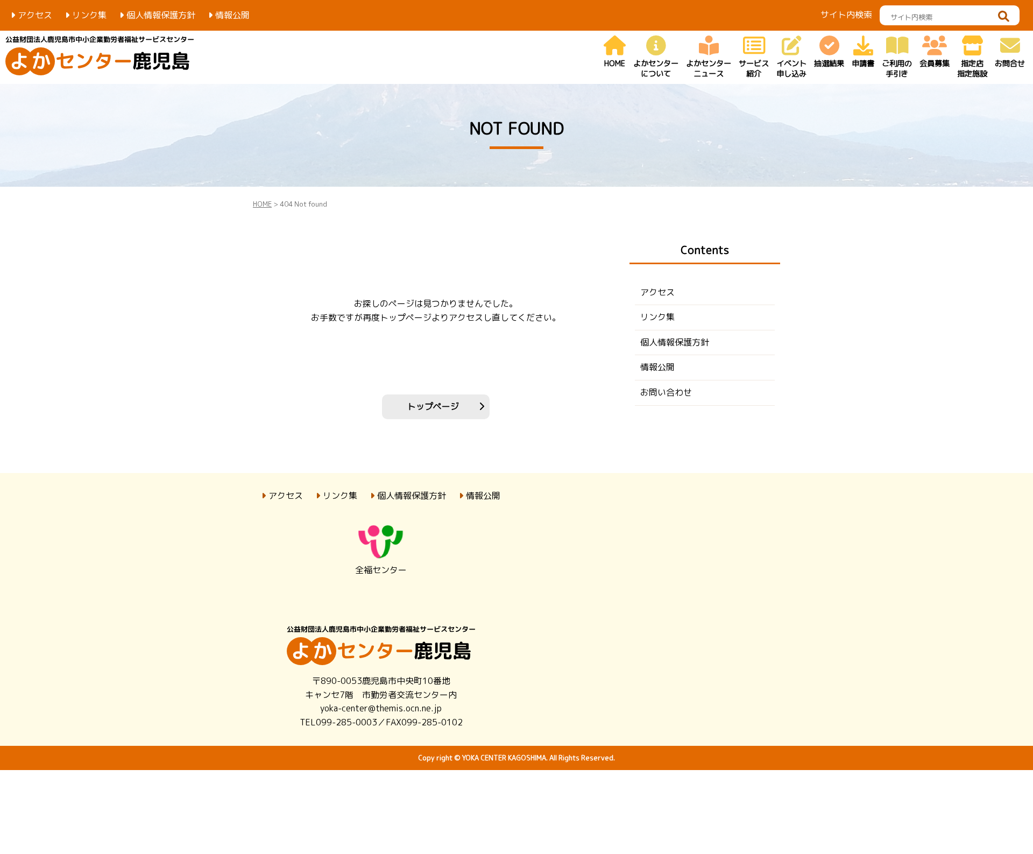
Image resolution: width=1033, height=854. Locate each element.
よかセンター (655, 68)
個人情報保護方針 (160, 15)
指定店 (972, 68)
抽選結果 (829, 63)
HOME (614, 63)
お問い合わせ (666, 392)
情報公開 (232, 15)
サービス (754, 68)
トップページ (433, 406)
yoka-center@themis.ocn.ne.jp (381, 708)
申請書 (863, 63)
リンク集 (89, 15)
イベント (791, 68)
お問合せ (1010, 63)
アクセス (35, 15)
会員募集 (934, 63)
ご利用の (897, 68)
